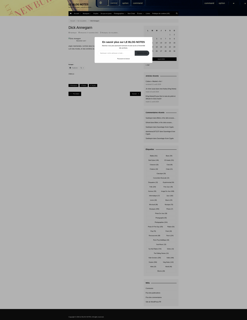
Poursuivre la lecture (123, 58)
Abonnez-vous (142, 53)
